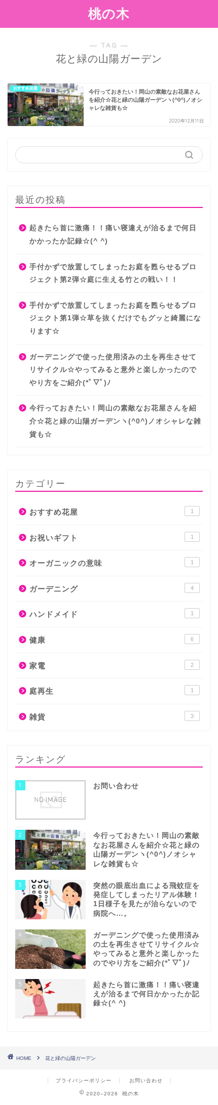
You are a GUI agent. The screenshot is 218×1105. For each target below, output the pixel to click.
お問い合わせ (146, 1080)
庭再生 (111, 691)
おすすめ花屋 (111, 511)
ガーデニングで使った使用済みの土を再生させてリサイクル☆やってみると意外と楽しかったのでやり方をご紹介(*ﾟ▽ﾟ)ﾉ (113, 370)
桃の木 (109, 13)
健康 (111, 639)
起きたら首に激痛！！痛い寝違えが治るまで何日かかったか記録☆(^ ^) (113, 234)
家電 (111, 665)
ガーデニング (111, 588)
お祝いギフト (111, 537)
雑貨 (111, 716)
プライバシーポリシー (84, 1080)
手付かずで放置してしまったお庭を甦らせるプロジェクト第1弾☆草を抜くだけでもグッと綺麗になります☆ (115, 318)
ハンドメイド (111, 614)
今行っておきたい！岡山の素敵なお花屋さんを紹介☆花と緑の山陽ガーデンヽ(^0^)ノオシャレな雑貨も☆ (115, 421)
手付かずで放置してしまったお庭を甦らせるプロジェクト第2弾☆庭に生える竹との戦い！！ (113, 273)
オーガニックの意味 (111, 563)
